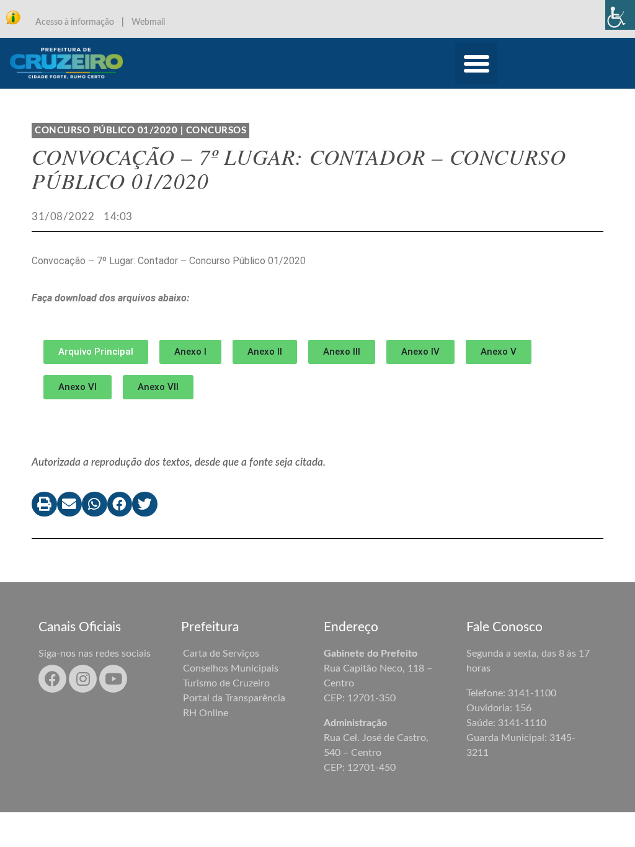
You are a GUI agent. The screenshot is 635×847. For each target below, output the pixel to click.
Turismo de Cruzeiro (226, 683)
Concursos (216, 130)
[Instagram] (83, 679)
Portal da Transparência (234, 698)
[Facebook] (52, 679)
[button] (476, 64)
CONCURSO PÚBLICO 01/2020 (106, 130)
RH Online (205, 713)
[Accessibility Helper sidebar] (620, 15)
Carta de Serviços (221, 654)
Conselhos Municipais (230, 668)
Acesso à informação (74, 22)
